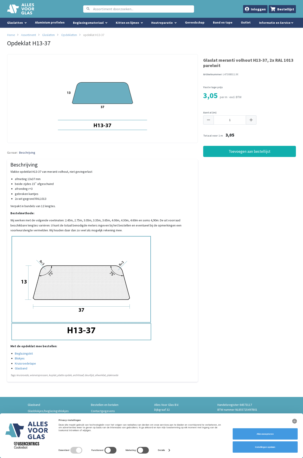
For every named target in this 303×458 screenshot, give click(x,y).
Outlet (246, 22)
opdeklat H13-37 (93, 35)
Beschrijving (27, 153)
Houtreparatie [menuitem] (162, 23)
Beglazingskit (24, 353)
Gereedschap (195, 22)
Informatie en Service (275, 23)
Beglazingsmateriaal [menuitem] (88, 23)
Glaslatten (48, 35)
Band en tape (222, 22)
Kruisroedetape (25, 363)
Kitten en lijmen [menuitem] (127, 23)
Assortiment (28, 35)
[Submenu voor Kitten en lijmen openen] (142, 23)
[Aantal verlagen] (208, 120)
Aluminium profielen (50, 22)
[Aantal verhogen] (251, 120)
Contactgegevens (103, 411)
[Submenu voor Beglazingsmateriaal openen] (106, 23)
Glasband (21, 368)
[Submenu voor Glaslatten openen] (26, 23)
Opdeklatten (69, 35)
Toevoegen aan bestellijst (249, 151)
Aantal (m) (209, 112)
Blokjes (20, 358)
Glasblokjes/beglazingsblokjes (48, 411)
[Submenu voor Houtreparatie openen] (176, 23)
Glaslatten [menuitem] (15, 23)
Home (11, 35)
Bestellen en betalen (104, 405)
